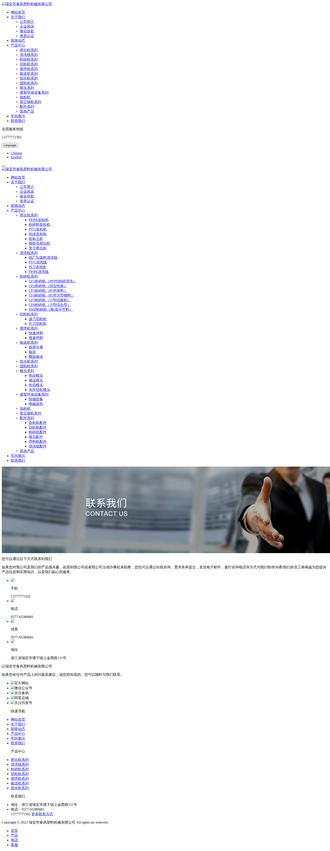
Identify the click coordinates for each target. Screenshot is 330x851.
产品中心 (18, 734)
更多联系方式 (42, 814)
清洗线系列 (20, 764)
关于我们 (18, 724)
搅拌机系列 (20, 778)
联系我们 (18, 743)
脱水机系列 (20, 788)
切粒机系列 (20, 774)
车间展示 (18, 738)
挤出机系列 (20, 760)
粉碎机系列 (20, 769)
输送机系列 (20, 783)
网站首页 (18, 719)
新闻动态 (18, 729)
